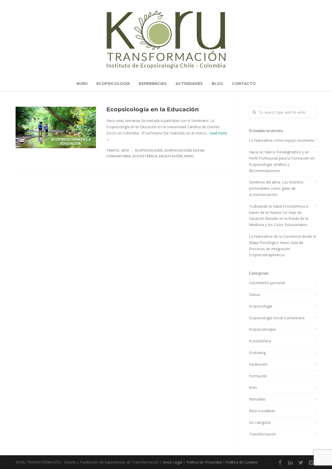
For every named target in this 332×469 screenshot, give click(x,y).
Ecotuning (257, 352)
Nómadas (257, 399)
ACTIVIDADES (189, 83)
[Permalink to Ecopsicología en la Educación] (56, 127)
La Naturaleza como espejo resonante (281, 140)
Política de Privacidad (204, 462)
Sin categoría (260, 422)
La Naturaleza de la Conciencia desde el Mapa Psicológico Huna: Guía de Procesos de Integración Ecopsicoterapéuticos (282, 245)
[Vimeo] (311, 462)
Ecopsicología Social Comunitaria (277, 317)
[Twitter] (301, 462)
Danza (254, 294)
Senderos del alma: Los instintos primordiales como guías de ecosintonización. (276, 188)
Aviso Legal (172, 462)
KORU (82, 83)
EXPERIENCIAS (153, 83)
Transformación (262, 434)
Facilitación (170, 156)
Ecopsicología (149, 150)
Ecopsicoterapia (262, 329)
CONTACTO (244, 83)
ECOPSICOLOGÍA (113, 83)
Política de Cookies (242, 462)
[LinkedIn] (290, 462)
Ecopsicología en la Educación (152, 109)
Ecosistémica (145, 156)
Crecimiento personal (267, 282)
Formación (258, 375)
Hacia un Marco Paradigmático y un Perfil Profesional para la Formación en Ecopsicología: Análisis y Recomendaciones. (282, 161)
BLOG (217, 83)
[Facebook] (280, 462)
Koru (189, 156)
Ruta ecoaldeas (262, 410)
